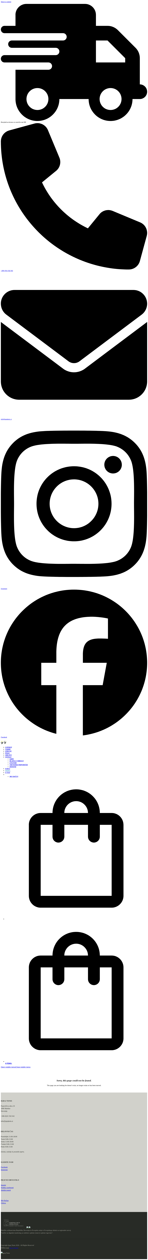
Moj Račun (5, 1200)
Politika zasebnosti (7, 1188)
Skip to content (6, 2)
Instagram (4, 589)
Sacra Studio (14, 1248)
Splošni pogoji (6, 1190)
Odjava (3, 1203)
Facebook (4, 737)
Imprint (3, 1185)
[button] (15, 1067)
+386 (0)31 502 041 (7, 271)
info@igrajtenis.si (6, 419)
